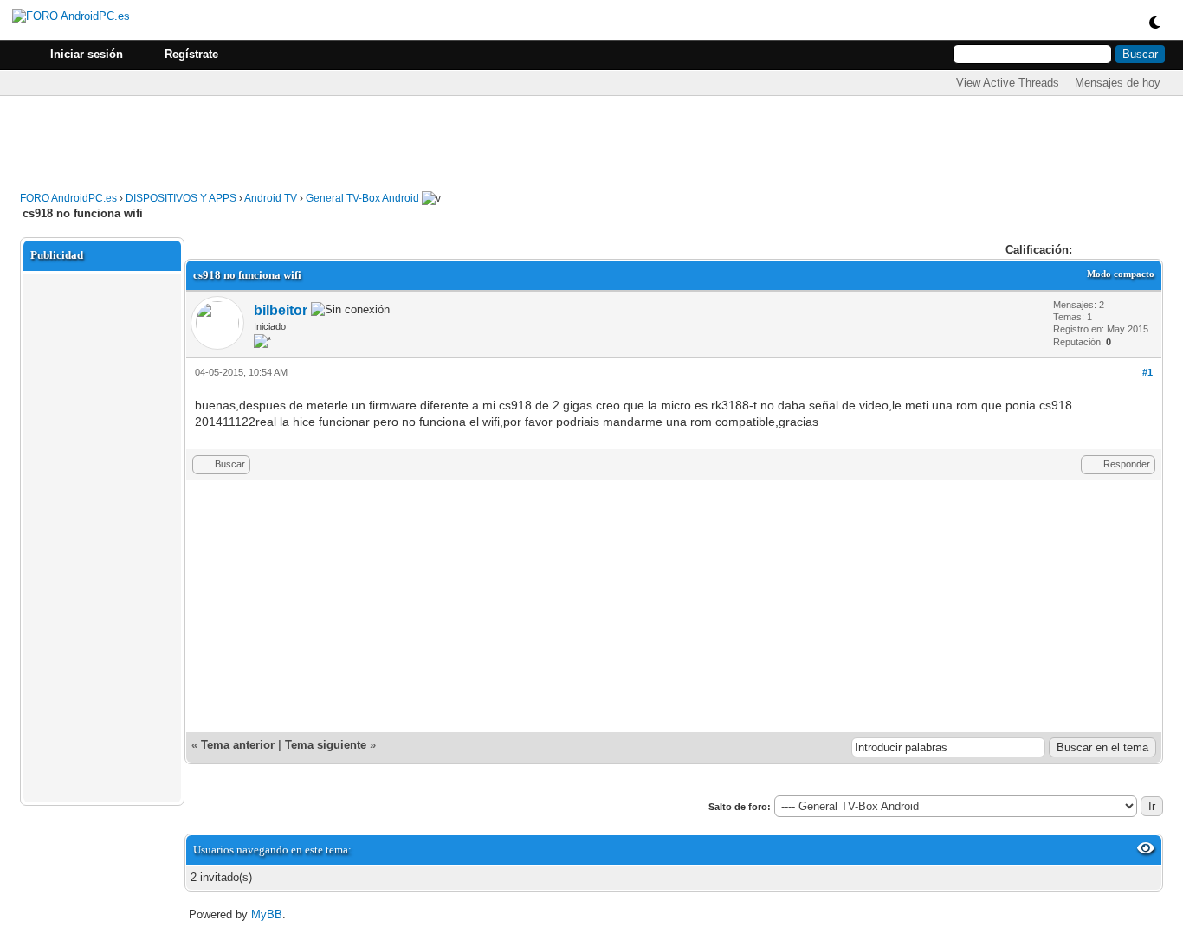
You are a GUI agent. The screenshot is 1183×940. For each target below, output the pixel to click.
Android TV (270, 198)
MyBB (266, 914)
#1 (1147, 372)
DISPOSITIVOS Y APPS (181, 198)
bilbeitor (280, 310)
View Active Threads (1007, 82)
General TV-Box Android (362, 198)
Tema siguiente (325, 744)
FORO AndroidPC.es (68, 198)
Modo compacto (1120, 273)
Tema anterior (238, 744)
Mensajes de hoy (1117, 82)
